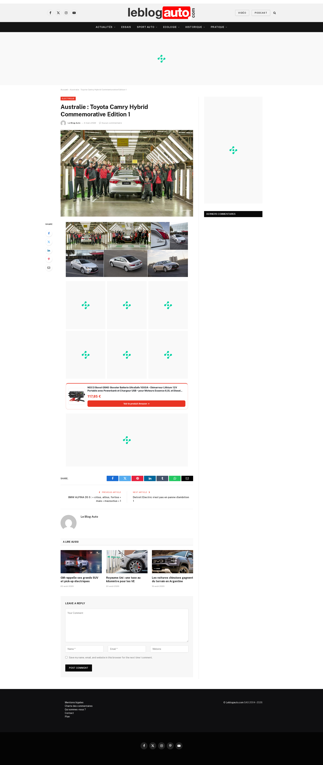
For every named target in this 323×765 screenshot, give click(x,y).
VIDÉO (242, 13)
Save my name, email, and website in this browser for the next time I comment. (110, 657)
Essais (126, 27)
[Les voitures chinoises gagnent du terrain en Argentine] (172, 561)
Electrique (68, 99)
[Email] (48, 267)
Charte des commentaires (79, 706)
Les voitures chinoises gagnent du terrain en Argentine (172, 579)
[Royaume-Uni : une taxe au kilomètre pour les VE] (126, 561)
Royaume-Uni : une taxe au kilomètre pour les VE (123, 579)
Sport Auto (145, 27)
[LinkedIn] (48, 250)
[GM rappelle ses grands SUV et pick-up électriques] (81, 561)
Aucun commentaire (112, 123)
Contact (69, 713)
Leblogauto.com (235, 702)
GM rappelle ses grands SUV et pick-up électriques (79, 579)
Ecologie (170, 27)
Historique (193, 27)
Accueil (64, 89)
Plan (67, 716)
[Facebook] (48, 233)
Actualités (104, 27)
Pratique (217, 27)
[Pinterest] (48, 259)
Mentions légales (74, 702)
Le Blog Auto (74, 123)
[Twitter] (48, 241)
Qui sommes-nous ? (75, 709)
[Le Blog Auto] (161, 13)
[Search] (274, 13)
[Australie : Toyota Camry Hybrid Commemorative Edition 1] (127, 173)
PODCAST (261, 13)
